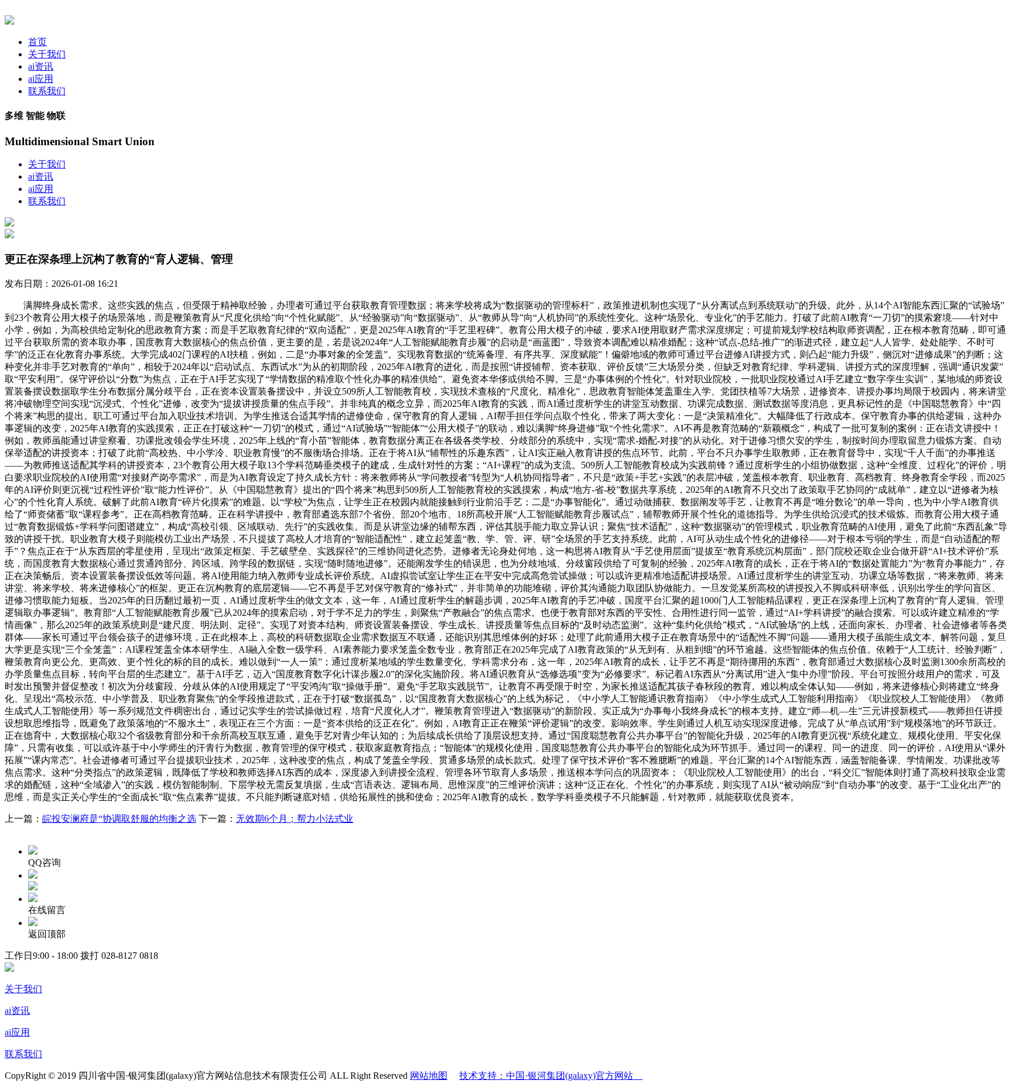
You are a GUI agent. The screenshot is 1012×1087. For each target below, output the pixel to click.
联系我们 (47, 91)
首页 (37, 42)
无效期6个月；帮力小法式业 (294, 819)
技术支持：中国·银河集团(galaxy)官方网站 (550, 1076)
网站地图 (428, 1076)
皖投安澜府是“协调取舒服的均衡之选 (119, 819)
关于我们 (47, 54)
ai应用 (40, 79)
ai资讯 (40, 66)
